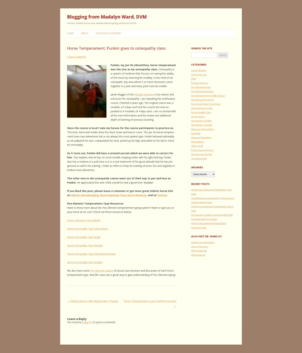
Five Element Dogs (200, 87)
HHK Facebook (199, 250)
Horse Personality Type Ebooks (85, 245)
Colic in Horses (199, 74)
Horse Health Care (201, 112)
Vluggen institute (144, 94)
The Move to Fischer (201, 154)
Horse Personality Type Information (87, 228)
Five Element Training (202, 99)
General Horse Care (202, 108)
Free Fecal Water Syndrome (205, 104)
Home (70, 33)
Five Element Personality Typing (208, 95)
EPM (193, 78)
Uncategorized (199, 158)
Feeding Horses (199, 83)
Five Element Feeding (202, 91)
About (84, 33)
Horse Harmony (137, 195)
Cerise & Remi (198, 70)
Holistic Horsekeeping (84, 195)
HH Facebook (198, 255)
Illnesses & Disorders (202, 129)
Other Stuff (197, 145)
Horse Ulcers (198, 116)
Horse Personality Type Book (83, 237)
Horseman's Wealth (201, 125)
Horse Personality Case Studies (84, 262)
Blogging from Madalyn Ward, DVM (107, 17)
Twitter (162, 195)
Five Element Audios (101, 270)
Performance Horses (202, 150)
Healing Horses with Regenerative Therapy (92, 301)
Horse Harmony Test (113, 195)
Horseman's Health (201, 120)
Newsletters (197, 141)
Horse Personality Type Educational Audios (91, 253)
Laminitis (195, 133)
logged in (87, 322)
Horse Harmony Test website (83, 220)
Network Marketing (201, 137)
